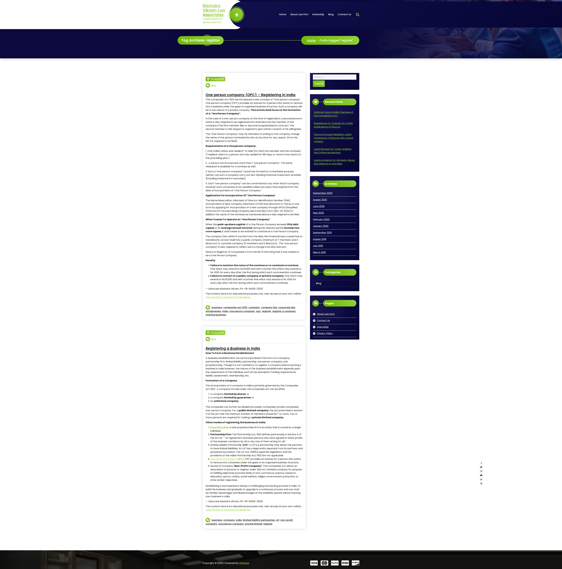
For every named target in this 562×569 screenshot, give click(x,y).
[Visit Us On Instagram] (536, 566)
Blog (331, 14)
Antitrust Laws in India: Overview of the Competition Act (333, 114)
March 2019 (319, 252)
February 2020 (321, 219)
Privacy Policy (325, 333)
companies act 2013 (235, 307)
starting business (216, 314)
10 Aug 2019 (217, 332)
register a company (284, 311)
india (225, 311)
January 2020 (320, 226)
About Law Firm (299, 14)
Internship (318, 14)
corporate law (286, 307)
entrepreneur (213, 311)
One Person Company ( (227, 459)
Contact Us (344, 14)
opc (258, 311)
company (254, 307)
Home (282, 14)
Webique (244, 563)
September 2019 (322, 232)
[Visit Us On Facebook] (536, 558)
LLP (277, 520)
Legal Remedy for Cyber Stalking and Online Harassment (332, 150)
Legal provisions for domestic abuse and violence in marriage (334, 162)
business (217, 307)
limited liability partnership (259, 520)
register (266, 311)
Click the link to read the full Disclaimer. (228, 297)
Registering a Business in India (233, 348)
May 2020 (318, 213)
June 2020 (319, 206)
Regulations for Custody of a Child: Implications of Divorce (333, 125)
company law (269, 307)
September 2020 (322, 193)
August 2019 (319, 239)
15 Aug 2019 (217, 79)
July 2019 (318, 245)
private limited (253, 524)
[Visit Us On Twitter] (536, 562)
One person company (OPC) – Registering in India (250, 95)
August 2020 (320, 199)
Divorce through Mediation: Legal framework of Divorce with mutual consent (333, 138)
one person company (242, 311)
